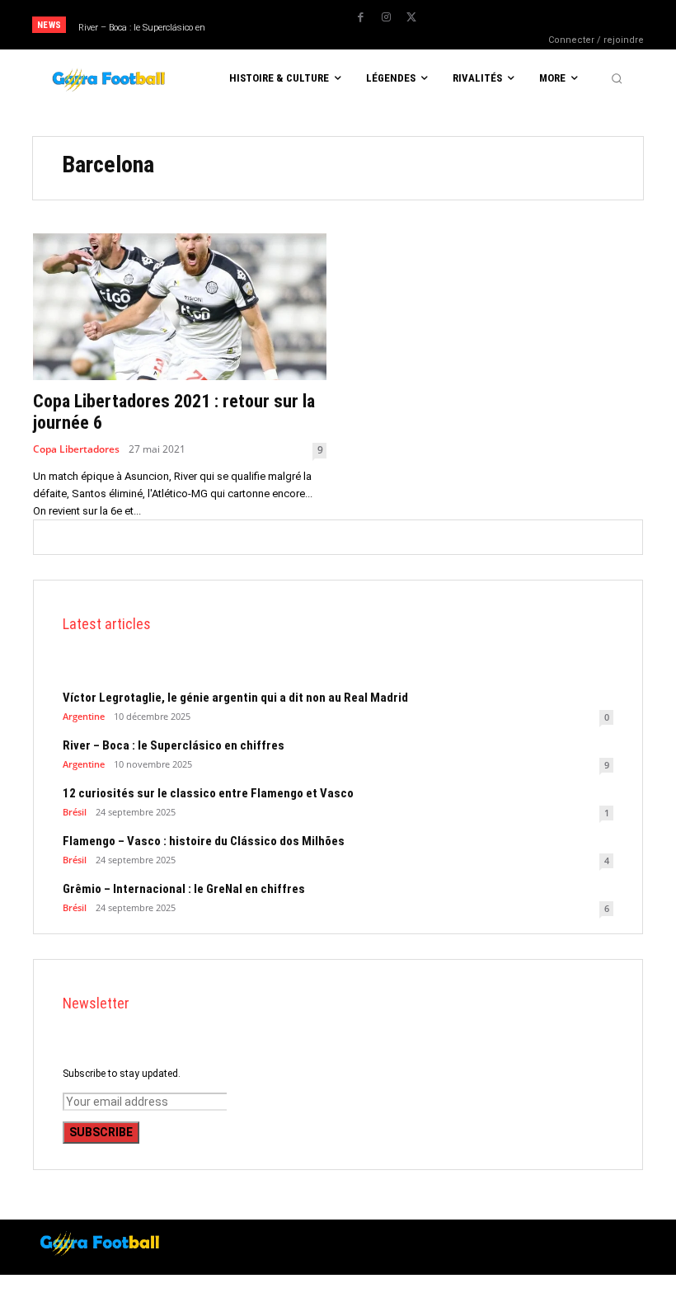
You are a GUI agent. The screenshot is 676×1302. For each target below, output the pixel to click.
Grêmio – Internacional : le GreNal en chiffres (184, 888)
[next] (319, 25)
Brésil (75, 811)
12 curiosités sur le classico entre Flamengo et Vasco (208, 793)
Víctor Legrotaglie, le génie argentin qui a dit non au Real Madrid (235, 697)
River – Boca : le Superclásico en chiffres (173, 745)
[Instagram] (386, 17)
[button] (617, 78)
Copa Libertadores (76, 449)
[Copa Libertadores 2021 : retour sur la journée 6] (179, 306)
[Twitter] (411, 17)
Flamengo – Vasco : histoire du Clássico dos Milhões (204, 841)
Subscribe (101, 1132)
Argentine (84, 716)
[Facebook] (360, 17)
